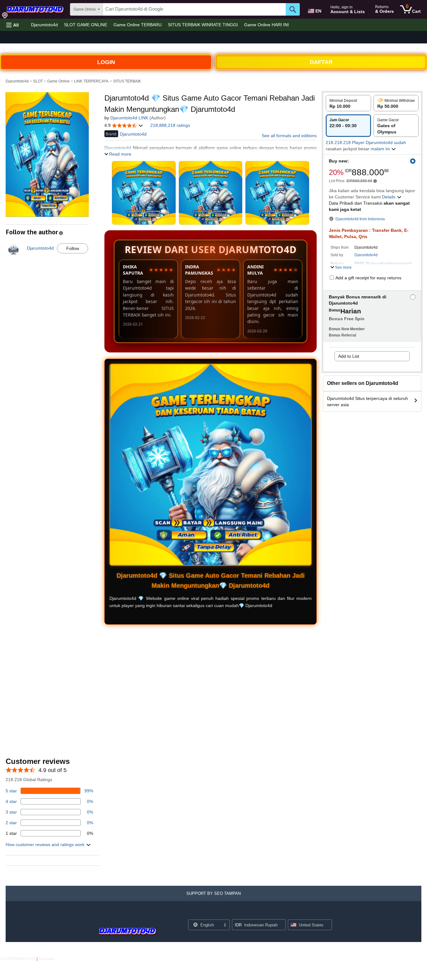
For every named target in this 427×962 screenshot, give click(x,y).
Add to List (348, 356)
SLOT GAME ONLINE (85, 24)
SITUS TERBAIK (127, 81)
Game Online (58, 81)
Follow (72, 248)
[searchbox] (194, 9)
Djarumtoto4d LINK (129, 117)
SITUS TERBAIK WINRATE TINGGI (203, 24)
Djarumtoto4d (44, 24)
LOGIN (106, 62)
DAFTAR (321, 62)
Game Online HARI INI (266, 24)
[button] (12, 25)
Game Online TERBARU (137, 24)
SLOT (38, 81)
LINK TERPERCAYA (91, 81)
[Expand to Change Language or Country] (225, 925)
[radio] (348, 103)
